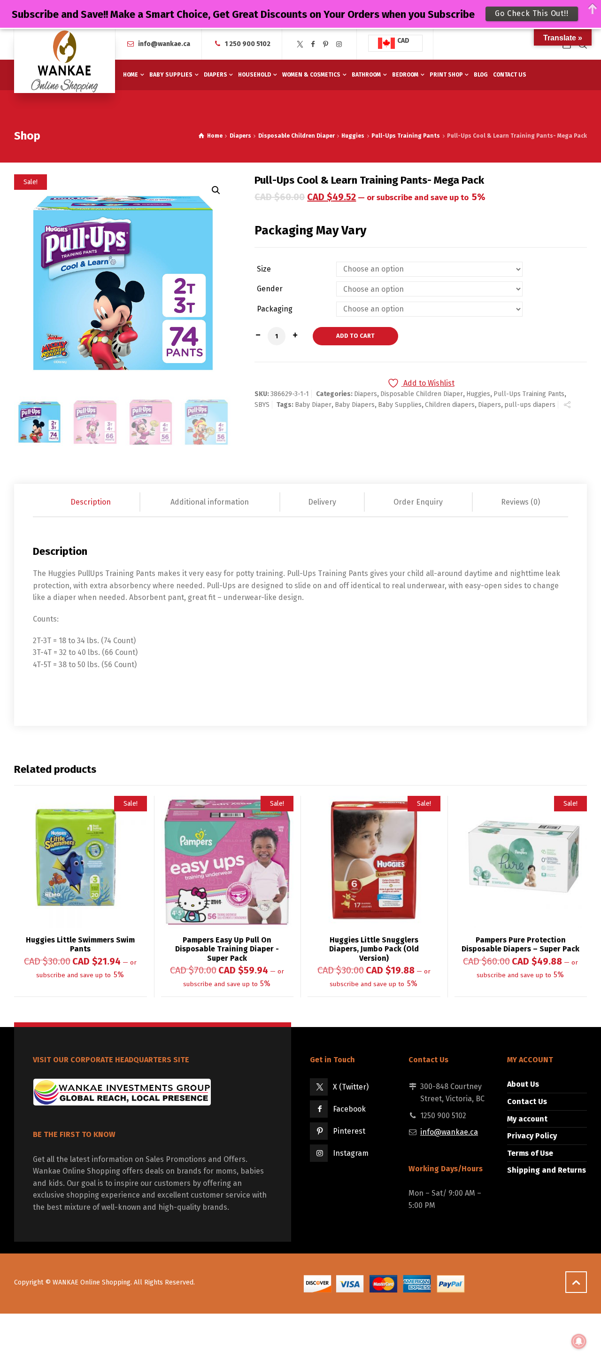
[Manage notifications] (578, 1341)
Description (90, 502)
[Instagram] (339, 44)
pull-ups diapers (529, 405)
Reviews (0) (520, 502)
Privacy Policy (532, 1135)
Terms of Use (530, 1153)
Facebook (349, 1109)
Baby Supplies (400, 405)
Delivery (322, 502)
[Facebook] (313, 44)
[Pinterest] (326, 44)
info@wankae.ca (164, 44)
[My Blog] (65, 61)
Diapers (240, 135)
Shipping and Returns (546, 1170)
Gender (270, 289)
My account (527, 1118)
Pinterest (349, 1131)
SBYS (262, 405)
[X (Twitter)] (300, 44)
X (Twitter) (351, 1086)
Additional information (209, 502)
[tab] (91, 502)
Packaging (275, 309)
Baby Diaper (313, 405)
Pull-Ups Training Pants (405, 135)
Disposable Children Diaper (296, 135)
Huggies (352, 135)
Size (264, 269)
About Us (523, 1084)
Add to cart (355, 335)
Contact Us (527, 1101)
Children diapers (450, 405)
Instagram (351, 1153)
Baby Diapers (355, 405)
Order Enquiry (418, 502)
